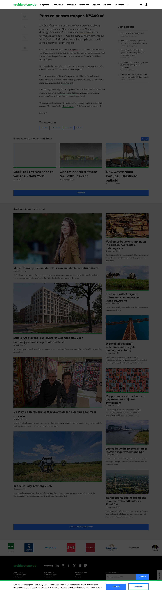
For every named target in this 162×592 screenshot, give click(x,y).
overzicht (53, 587)
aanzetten (97, 587)
